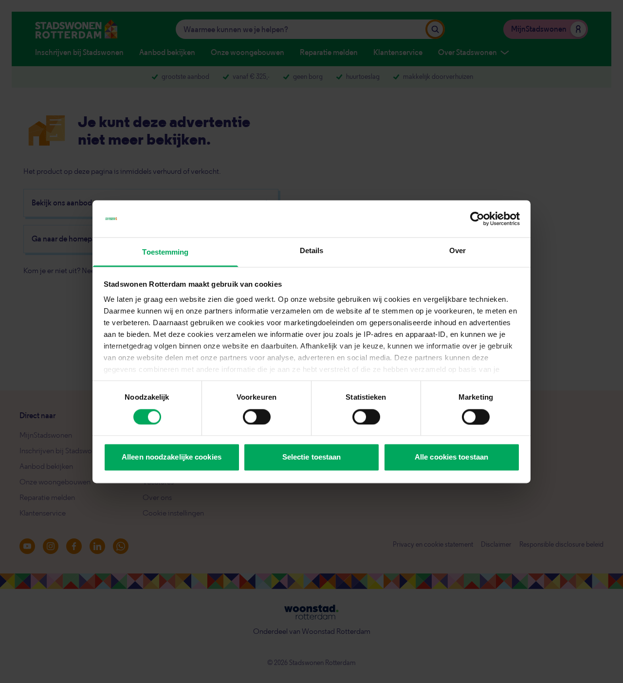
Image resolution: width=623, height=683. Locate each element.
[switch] (257, 417)
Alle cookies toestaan (451, 457)
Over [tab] (457, 251)
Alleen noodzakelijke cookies (171, 457)
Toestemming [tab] (165, 252)
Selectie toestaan (311, 457)
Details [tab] (312, 251)
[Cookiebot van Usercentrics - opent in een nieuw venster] (477, 218)
